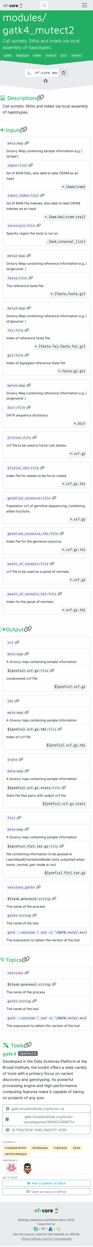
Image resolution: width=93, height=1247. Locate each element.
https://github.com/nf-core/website (47, 1238)
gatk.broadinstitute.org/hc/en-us (37, 1109)
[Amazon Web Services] (43, 1228)
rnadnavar (60, 1147)
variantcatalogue (16, 1154)
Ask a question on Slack (48, 1183)
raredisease (40, 1147)
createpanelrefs (15, 1147)
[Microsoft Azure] (51, 1228)
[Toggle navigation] (84, 5)
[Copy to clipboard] (64, 73)
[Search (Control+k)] (44, 5)
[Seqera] (36, 1228)
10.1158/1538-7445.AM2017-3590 (39, 1130)
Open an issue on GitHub (48, 1191)
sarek (76, 1147)
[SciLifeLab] (58, 1228)
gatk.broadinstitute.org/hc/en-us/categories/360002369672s (49, 1119)
